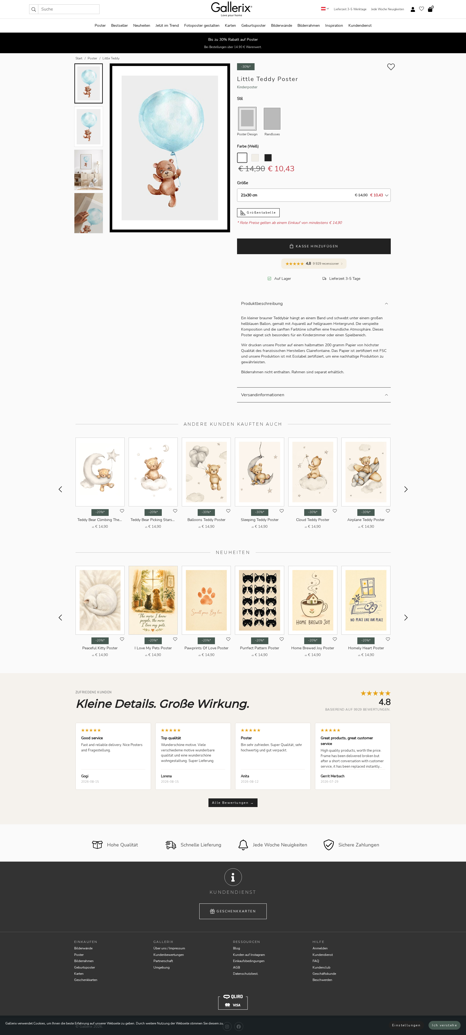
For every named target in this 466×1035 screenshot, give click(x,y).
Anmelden (320, 948)
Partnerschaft (163, 961)
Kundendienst (360, 25)
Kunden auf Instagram (249, 955)
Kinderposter (247, 87)
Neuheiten (141, 25)
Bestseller (119, 25)
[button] (33, 9)
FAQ (316, 961)
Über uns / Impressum (169, 948)
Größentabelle (260, 212)
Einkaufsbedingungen (249, 961)
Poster (100, 25)
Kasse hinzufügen (317, 246)
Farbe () (248, 146)
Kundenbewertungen (168, 955)
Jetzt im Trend (167, 25)
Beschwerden (322, 980)
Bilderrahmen (308, 25)
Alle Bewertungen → (233, 803)
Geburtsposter (253, 25)
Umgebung (161, 967)
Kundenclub (321, 967)
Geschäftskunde (324, 974)
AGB (236, 967)
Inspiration (334, 25)
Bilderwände (281, 25)
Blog (236, 948)
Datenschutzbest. (245, 974)
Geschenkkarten (236, 911)
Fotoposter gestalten (202, 25)
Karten (230, 25)
